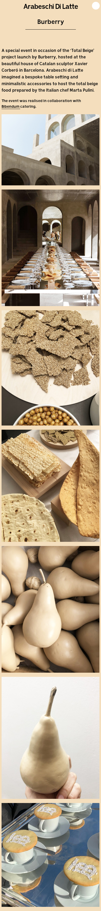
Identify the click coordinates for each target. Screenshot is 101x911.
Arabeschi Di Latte (50, 7)
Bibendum (11, 107)
